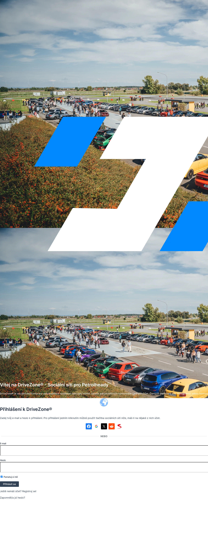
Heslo (3, 460)
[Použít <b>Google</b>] (96, 426)
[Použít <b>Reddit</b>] (112, 426)
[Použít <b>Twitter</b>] (104, 426)
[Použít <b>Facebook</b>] (89, 426)
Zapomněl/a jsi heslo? (12, 497)
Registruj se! (29, 491)
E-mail (3, 443)
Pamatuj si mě (10, 477)
